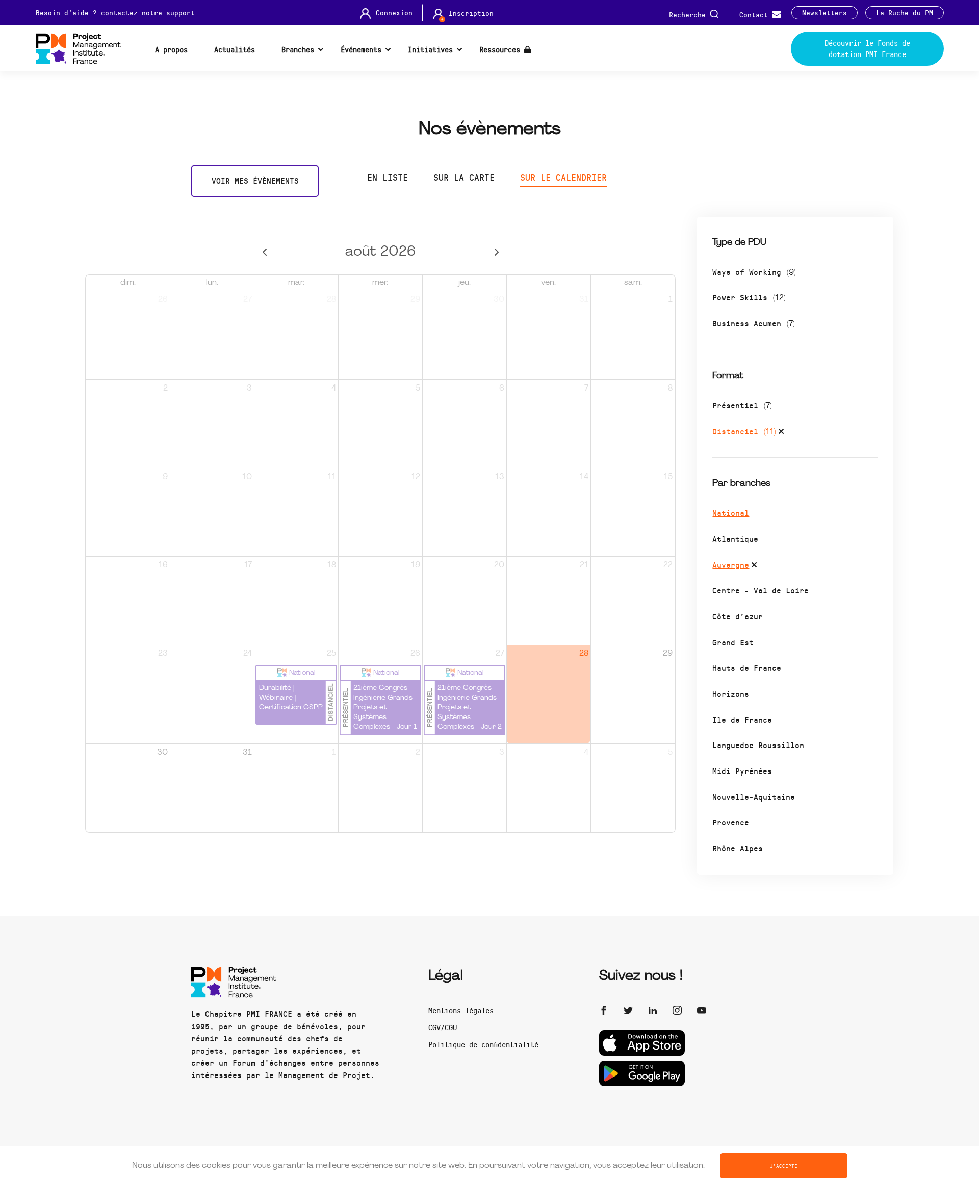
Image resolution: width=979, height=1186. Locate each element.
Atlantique (735, 538)
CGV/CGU (442, 1027)
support (180, 12)
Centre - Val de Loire (760, 590)
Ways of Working (754, 271)
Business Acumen (753, 323)
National (730, 512)
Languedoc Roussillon (758, 744)
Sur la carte (464, 177)
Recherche (689, 14)
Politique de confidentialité (483, 1044)
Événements (361, 49)
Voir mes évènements (255, 180)
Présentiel (742, 405)
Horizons (730, 693)
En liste (387, 177)
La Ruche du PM (904, 12)
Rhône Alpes (737, 848)
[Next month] (496, 252)
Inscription (471, 13)
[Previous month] (264, 252)
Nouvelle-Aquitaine (753, 796)
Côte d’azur (737, 616)
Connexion (394, 12)
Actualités (234, 49)
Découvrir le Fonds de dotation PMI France (867, 49)
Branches (297, 49)
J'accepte (783, 1165)
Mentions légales (461, 1010)
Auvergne (730, 564)
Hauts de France (746, 667)
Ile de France (742, 719)
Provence (730, 822)
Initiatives (430, 49)
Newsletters (824, 12)
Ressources (501, 49)
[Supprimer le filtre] (781, 433)
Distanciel (744, 431)
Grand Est (733, 642)
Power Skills (749, 297)
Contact (755, 14)
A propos (171, 49)
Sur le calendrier (563, 177)
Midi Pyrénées (742, 770)
